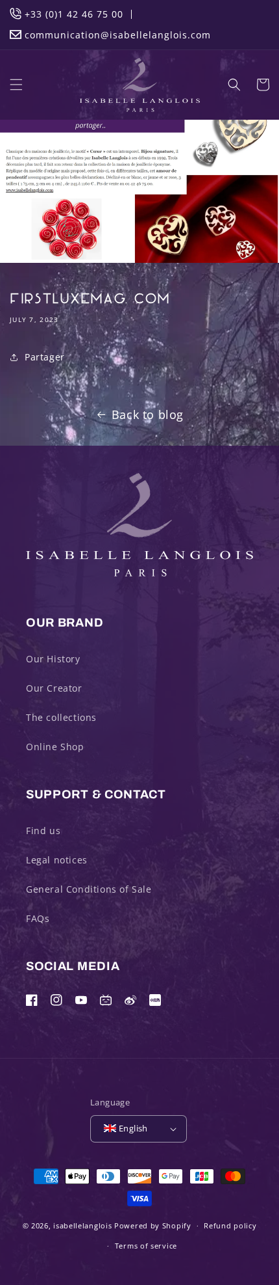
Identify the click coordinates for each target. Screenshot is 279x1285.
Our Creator (54, 688)
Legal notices (57, 860)
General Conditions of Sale (89, 889)
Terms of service (146, 1246)
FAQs (37, 918)
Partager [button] (45, 357)
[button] (16, 84)
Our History (53, 659)
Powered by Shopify (152, 1225)
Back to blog (148, 414)
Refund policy (230, 1225)
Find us (43, 830)
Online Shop (55, 746)
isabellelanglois (82, 1225)
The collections (61, 717)
